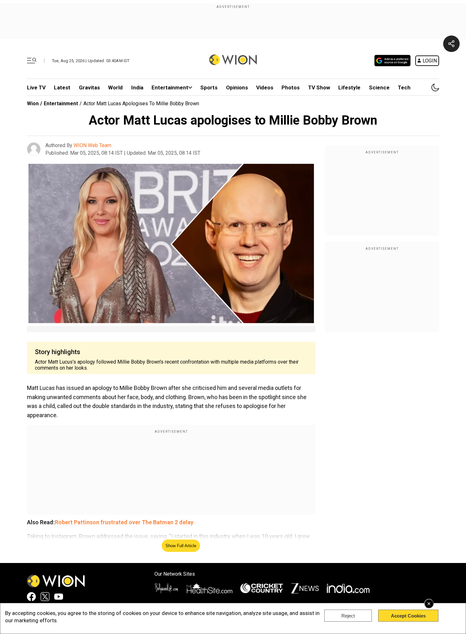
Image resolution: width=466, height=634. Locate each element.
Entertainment (170, 87)
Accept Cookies (408, 615)
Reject (348, 615)
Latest (62, 87)
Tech (404, 87)
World (115, 87)
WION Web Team (92, 145)
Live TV (36, 87)
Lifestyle (349, 87)
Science (379, 87)
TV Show (319, 87)
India (137, 87)
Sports (208, 87)
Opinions (237, 87)
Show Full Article (180, 545)
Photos (291, 87)
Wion (33, 103)
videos (264, 87)
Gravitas (89, 87)
